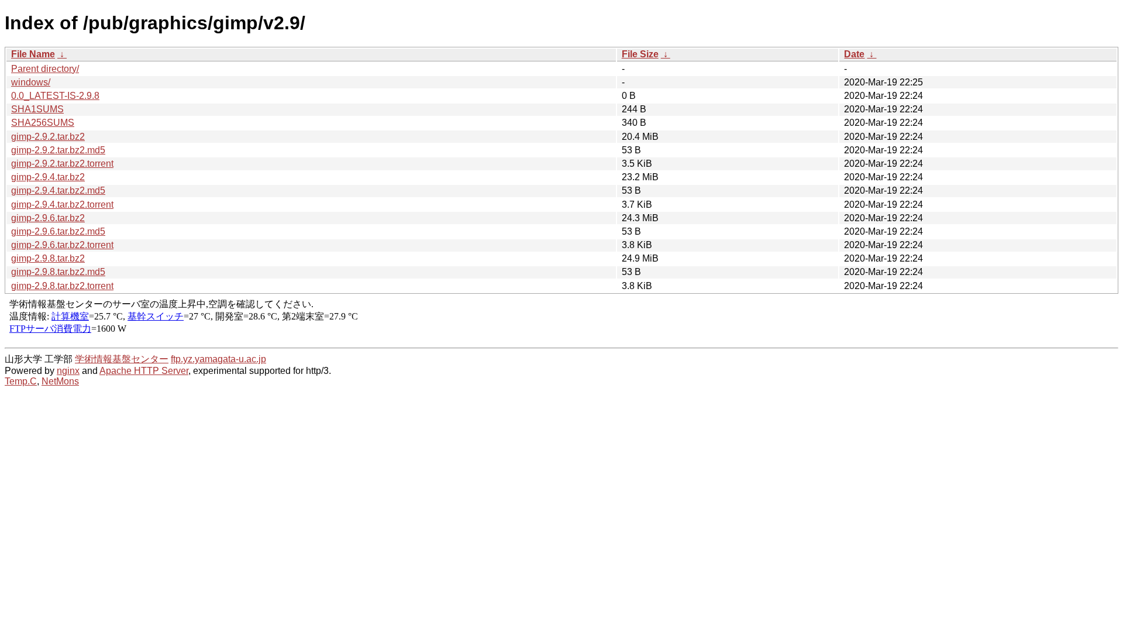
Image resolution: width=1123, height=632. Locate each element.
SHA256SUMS (42, 123)
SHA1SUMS (37, 109)
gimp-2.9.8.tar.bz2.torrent (62, 286)
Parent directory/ (45, 69)
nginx (68, 371)
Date (854, 54)
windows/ (30, 82)
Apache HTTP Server (143, 371)
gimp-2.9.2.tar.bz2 (48, 137)
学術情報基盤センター (121, 359)
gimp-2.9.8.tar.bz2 (48, 258)
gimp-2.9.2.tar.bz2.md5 (58, 150)
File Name (33, 54)
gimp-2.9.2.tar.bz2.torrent (62, 164)
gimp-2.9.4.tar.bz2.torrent (62, 204)
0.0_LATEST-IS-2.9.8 (55, 96)
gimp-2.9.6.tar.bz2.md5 (58, 231)
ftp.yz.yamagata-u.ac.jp (218, 359)
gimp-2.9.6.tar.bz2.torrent (62, 245)
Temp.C (21, 381)
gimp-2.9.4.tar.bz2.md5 (58, 190)
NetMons (60, 381)
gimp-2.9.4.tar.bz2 (48, 177)
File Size (640, 54)
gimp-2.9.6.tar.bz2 (48, 218)
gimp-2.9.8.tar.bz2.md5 (58, 272)
